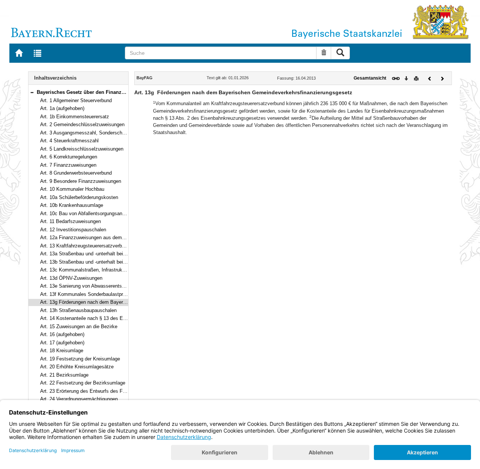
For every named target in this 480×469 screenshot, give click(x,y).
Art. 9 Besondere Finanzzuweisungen (80, 181)
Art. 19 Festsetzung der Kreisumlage (80, 359)
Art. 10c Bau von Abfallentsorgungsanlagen (87, 213)
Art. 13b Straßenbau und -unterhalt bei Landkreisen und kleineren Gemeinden (123, 262)
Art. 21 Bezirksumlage (64, 375)
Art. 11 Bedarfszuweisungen (70, 221)
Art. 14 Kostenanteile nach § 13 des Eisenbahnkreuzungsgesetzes (112, 318)
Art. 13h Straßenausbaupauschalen (78, 310)
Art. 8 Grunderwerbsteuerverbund (76, 173)
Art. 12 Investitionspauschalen (73, 229)
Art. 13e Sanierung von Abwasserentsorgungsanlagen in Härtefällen (113, 286)
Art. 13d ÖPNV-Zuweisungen (71, 278)
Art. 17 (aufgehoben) (62, 342)
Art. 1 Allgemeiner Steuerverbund (76, 100)
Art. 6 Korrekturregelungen (68, 157)
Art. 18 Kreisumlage (61, 350)
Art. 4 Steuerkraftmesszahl (69, 140)
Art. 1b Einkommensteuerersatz (74, 116)
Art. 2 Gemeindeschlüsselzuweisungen (82, 124)
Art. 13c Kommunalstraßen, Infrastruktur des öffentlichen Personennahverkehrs (126, 270)
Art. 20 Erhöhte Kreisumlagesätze (77, 366)
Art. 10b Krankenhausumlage (71, 205)
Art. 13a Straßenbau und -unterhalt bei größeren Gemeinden (105, 253)
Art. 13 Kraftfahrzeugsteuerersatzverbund (85, 246)
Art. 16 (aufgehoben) (62, 334)
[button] (32, 92)
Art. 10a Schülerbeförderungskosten (79, 197)
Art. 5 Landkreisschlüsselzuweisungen (81, 149)
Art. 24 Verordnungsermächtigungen (79, 399)
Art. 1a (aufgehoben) (62, 108)
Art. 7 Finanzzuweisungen (68, 165)
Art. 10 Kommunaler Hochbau (72, 189)
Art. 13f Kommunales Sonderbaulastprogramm (90, 294)
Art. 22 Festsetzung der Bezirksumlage (82, 383)
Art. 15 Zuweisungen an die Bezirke (78, 326)
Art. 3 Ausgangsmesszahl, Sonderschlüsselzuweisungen (101, 133)
